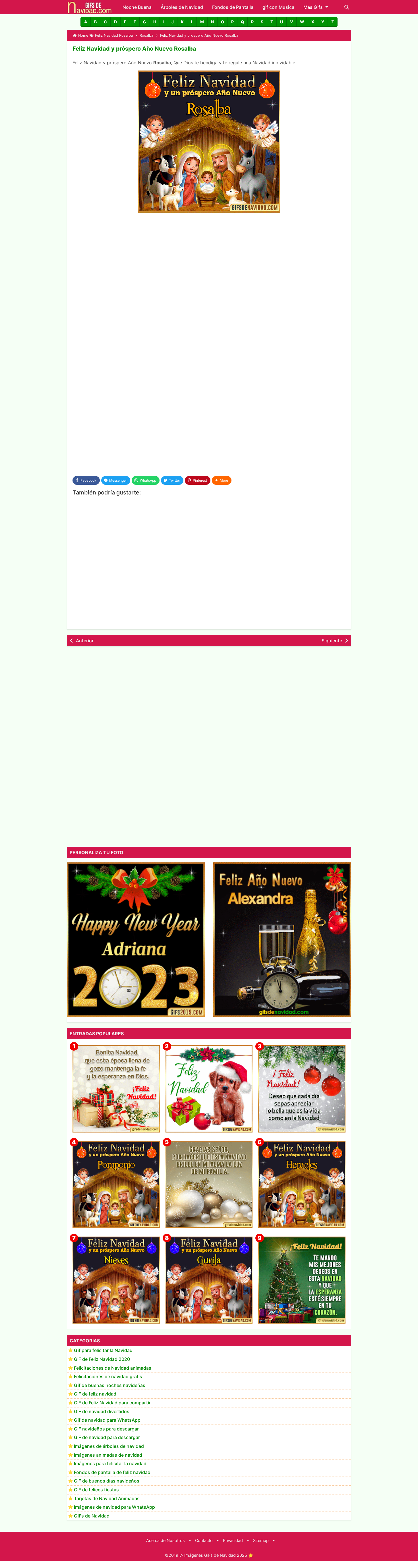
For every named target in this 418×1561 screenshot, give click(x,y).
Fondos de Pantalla (232, 7)
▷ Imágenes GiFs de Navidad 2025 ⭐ (216, 1555)
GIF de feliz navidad (95, 1394)
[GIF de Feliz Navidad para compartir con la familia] (209, 1184)
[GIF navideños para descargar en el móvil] (116, 1089)
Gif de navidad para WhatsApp (107, 1420)
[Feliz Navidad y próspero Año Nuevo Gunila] (209, 1280)
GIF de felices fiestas (96, 1490)
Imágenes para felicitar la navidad (110, 1464)
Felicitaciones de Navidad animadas (112, 1368)
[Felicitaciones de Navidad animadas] (301, 1089)
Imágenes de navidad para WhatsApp (114, 1507)
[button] (85, 22)
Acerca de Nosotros (165, 1540)
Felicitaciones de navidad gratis (108, 1377)
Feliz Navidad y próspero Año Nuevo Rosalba (134, 48)
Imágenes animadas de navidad (108, 1455)
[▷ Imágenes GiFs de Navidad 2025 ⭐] (89, 7)
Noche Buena (137, 7)
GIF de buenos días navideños (106, 1481)
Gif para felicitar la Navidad (103, 1350)
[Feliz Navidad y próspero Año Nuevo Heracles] (301, 1184)
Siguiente (332, 640)
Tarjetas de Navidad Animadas (107, 1498)
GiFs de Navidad (91, 1516)
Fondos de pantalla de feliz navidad (112, 1472)
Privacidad (233, 1540)
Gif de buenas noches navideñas (109, 1385)
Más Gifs (313, 7)
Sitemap (261, 1540)
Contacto (204, 1540)
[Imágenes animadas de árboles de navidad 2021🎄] (301, 1280)
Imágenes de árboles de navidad (109, 1446)
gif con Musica (278, 7)
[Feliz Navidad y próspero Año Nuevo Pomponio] (116, 1184)
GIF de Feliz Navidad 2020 (102, 1359)
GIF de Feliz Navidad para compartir (112, 1403)
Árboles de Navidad (182, 7)
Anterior (85, 640)
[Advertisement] (209, 260)
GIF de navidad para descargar (107, 1437)
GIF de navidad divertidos (101, 1411)
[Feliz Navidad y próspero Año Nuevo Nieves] (116, 1280)
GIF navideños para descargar (106, 1429)
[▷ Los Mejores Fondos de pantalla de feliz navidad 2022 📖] (209, 1089)
